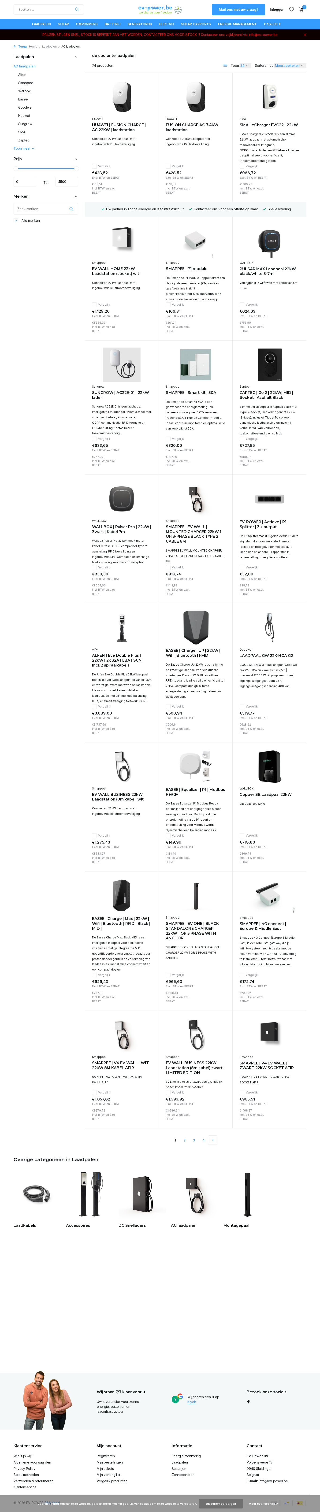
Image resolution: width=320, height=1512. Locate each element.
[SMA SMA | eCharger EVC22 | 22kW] (269, 97)
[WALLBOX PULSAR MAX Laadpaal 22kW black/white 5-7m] (269, 241)
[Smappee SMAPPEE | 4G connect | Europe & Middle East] (269, 895)
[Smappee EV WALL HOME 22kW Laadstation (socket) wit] (122, 241)
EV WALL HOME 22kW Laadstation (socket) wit (115, 271)
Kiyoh (191, 1402)
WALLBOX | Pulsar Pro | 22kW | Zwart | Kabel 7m (121, 529)
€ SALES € (272, 24)
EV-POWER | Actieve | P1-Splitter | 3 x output (264, 524)
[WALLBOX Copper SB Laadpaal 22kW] (269, 766)
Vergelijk (104, 166)
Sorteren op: (264, 65)
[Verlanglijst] (291, 9)
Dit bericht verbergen (221, 1503)
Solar (63, 24)
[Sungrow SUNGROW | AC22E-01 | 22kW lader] (122, 365)
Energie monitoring (186, 1456)
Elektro (166, 24)
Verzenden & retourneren (33, 1481)
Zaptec (23, 140)
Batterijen (179, 1469)
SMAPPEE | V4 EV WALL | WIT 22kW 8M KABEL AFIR (120, 1065)
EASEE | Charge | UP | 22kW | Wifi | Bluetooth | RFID (193, 653)
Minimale (25, 181)
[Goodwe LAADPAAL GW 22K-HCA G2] (269, 627)
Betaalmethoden (26, 1475)
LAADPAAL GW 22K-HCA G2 (266, 655)
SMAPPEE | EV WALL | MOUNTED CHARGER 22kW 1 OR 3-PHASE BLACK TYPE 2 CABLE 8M (193, 534)
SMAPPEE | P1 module (187, 269)
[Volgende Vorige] (212, 1140)
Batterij (112, 24)
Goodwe (25, 107)
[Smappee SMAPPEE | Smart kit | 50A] (195, 365)
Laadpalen (41, 24)
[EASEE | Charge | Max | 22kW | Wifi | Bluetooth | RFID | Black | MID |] (122, 895)
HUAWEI (97, 119)
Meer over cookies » (263, 1503)
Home (33, 46)
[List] (225, 65)
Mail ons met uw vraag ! (238, 9)
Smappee (25, 83)
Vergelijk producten (112, 1481)
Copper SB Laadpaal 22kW (266, 794)
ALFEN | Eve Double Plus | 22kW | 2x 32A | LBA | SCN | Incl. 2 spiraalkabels (118, 660)
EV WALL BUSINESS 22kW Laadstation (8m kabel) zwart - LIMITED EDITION (195, 1068)
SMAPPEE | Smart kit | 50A (191, 392)
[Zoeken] (77, 9)
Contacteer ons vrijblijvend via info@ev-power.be (239, 35)
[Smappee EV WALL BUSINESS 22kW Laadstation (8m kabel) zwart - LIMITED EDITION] (195, 1035)
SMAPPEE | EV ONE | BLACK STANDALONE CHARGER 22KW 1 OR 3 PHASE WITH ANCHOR (192, 930)
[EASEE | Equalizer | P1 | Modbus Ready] (195, 766)
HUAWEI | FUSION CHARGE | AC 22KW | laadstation (119, 127)
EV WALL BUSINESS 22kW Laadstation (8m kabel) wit (118, 797)
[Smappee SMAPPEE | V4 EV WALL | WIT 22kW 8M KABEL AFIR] (122, 1035)
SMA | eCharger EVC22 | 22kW (269, 125)
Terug (22, 46)
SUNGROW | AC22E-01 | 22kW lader (120, 395)
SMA (21, 132)
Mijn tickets (105, 1469)
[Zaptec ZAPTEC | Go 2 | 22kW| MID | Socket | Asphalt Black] (269, 365)
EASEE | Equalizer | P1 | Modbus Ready (195, 792)
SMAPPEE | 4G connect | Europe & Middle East (263, 926)
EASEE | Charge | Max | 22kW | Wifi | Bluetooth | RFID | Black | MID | (121, 923)
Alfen (22, 75)
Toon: (235, 65)
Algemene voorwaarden (32, 1462)
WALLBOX (246, 263)
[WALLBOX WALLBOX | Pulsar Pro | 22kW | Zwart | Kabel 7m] (122, 499)
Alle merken (30, 220)
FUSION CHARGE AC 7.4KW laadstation (192, 127)
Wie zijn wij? (23, 1456)
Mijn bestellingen (110, 1462)
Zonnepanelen (183, 1475)
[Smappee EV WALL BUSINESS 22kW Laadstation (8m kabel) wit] (122, 766)
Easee (23, 99)
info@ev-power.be (273, 1481)
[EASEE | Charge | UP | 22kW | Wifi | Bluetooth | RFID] (195, 627)
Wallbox (24, 91)
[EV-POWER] (159, 9)
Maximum (67, 181)
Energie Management (237, 24)
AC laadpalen (25, 66)
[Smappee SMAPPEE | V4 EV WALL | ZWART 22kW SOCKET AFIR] (269, 1035)
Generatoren (139, 24)
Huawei (24, 116)
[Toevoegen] (143, 189)
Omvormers (87, 24)
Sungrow (25, 124)
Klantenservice (25, 1487)
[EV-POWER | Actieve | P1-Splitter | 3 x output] (269, 499)
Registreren (106, 1456)
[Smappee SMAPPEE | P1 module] (195, 241)
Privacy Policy (24, 1469)
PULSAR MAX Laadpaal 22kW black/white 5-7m (268, 271)
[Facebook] (248, 1402)
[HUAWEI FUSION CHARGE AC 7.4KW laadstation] (195, 97)
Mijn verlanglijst (108, 1475)
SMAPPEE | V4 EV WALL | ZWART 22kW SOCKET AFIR (267, 1065)
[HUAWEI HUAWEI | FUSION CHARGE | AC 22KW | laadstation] (122, 97)
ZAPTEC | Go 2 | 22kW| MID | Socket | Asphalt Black (266, 395)
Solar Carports (196, 24)
